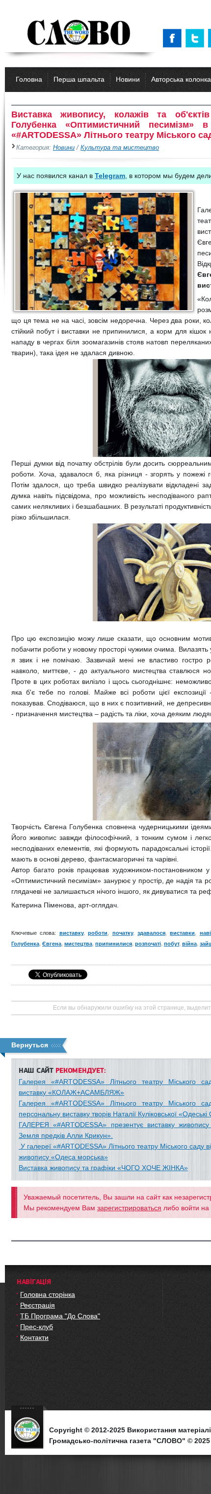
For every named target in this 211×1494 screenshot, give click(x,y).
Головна (29, 79)
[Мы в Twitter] (196, 38)
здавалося (151, 933)
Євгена (51, 944)
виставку (71, 933)
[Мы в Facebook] (174, 38)
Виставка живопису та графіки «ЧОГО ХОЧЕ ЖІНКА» (103, 1168)
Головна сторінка (47, 1294)
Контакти (34, 1337)
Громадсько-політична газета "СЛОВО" (80, 33)
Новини (128, 79)
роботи (97, 933)
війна (189, 944)
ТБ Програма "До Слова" (60, 1316)
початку (122, 933)
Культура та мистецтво (119, 147)
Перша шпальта (79, 79)
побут (171, 944)
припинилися (113, 944)
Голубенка (25, 944)
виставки (182, 933)
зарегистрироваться (129, 1208)
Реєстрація (37, 1305)
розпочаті (148, 944)
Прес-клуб (36, 1327)
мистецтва (78, 944)
